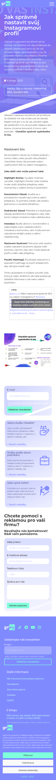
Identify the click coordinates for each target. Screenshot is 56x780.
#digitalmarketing (19, 310)
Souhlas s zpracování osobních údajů (30, 403)
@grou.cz (15, 293)
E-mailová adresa (17, 555)
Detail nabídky (17, 474)
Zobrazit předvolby (28, 770)
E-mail (11, 390)
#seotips (40, 297)
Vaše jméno (14, 542)
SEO (9, 92)
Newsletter (13, 684)
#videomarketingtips (41, 310)
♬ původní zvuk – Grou (22, 313)
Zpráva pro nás (16, 582)
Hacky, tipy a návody (19, 88)
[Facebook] (26, 627)
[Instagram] (39, 627)
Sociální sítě (20, 92)
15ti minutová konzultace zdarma (25, 678)
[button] (51, 3)
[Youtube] (33, 627)
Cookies (24, 776)
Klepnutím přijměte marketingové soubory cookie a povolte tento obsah (32, 303)
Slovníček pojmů (16, 689)
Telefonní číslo (15, 568)
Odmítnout (28, 762)
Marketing (39, 88)
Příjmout (28, 755)
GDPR (31, 776)
